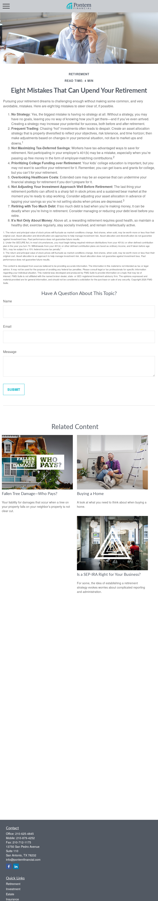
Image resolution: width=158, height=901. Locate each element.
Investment (13, 889)
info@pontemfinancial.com (23, 859)
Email (7, 326)
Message (9, 351)
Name (7, 301)
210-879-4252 (25, 838)
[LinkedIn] (16, 866)
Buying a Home (90, 494)
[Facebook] (9, 866)
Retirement (13, 884)
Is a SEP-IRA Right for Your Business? (109, 575)
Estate (10, 894)
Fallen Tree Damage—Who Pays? (29, 494)
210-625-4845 (24, 834)
